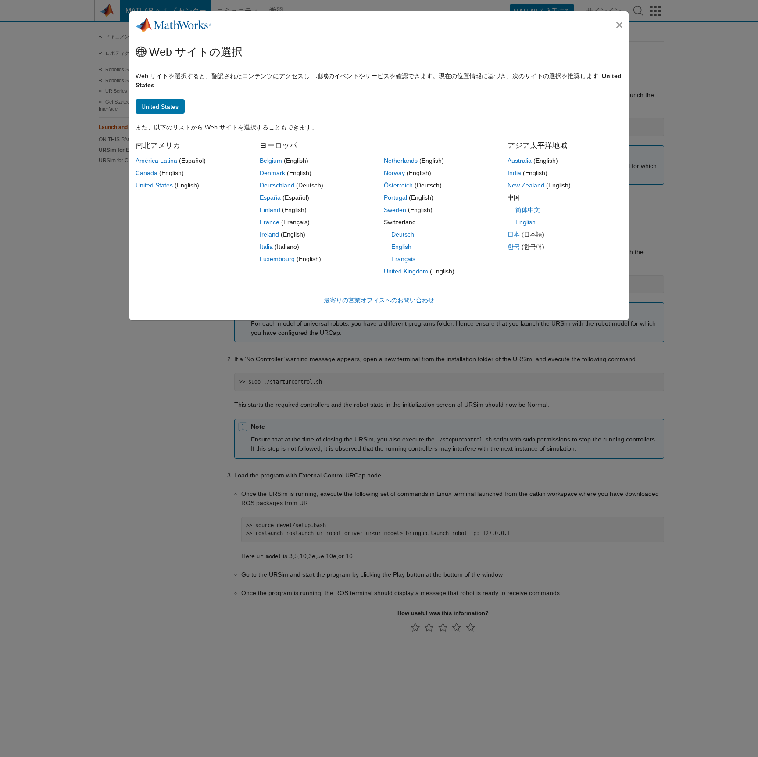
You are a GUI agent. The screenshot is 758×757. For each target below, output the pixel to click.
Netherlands (401, 160)
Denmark (272, 172)
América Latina (156, 160)
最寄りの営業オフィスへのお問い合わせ (379, 300)
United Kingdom (406, 271)
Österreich (398, 185)
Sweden (395, 209)
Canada (146, 172)
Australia (520, 160)
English (401, 246)
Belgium (271, 160)
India (514, 172)
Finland (270, 209)
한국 (514, 246)
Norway (394, 172)
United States (154, 185)
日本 (514, 234)
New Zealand (526, 185)
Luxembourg (277, 258)
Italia (266, 246)
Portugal (395, 197)
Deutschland (277, 185)
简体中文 (527, 209)
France (269, 222)
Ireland (269, 234)
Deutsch (402, 234)
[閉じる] (619, 25)
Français (403, 258)
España (270, 197)
